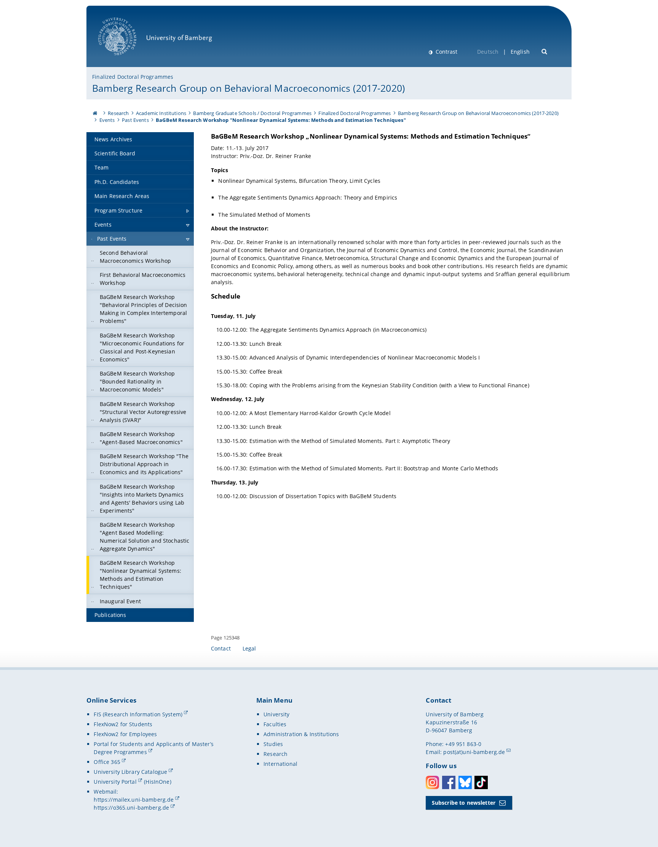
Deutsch (487, 51)
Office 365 (107, 761)
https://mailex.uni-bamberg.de (134, 799)
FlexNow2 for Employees (125, 734)
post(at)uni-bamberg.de (474, 752)
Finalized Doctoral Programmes (132, 76)
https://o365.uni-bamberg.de (131, 807)
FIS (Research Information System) (138, 714)
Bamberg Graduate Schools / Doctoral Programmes (252, 113)
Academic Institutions (161, 113)
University (276, 714)
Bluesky (465, 782)
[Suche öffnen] (544, 50)
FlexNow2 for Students (123, 724)
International (280, 763)
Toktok (481, 782)
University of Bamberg (127, 59)
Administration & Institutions (301, 734)
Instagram (432, 782)
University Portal (115, 781)
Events (107, 120)
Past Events (135, 120)
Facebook (448, 782)
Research (118, 113)
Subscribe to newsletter (463, 802)
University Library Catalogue (130, 771)
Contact (221, 648)
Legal (249, 648)
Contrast (445, 51)
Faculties (275, 724)
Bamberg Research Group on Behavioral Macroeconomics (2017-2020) (248, 88)
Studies (273, 744)
